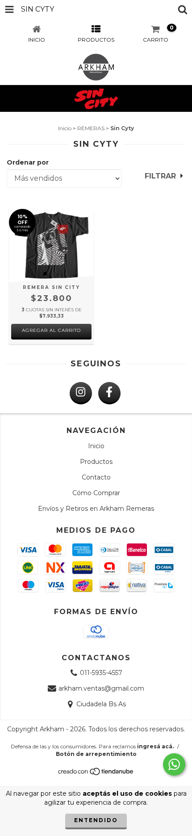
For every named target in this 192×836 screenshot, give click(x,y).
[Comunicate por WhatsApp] (174, 764)
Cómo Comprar (96, 493)
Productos (96, 462)
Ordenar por (28, 162)
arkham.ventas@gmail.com (101, 688)
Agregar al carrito (51, 330)
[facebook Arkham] (109, 393)
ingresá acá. (155, 746)
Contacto (96, 477)
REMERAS (90, 128)
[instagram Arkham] (81, 393)
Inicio (64, 128)
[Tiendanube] (96, 773)
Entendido (96, 820)
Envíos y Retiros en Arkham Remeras (96, 509)
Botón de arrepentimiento (96, 754)
